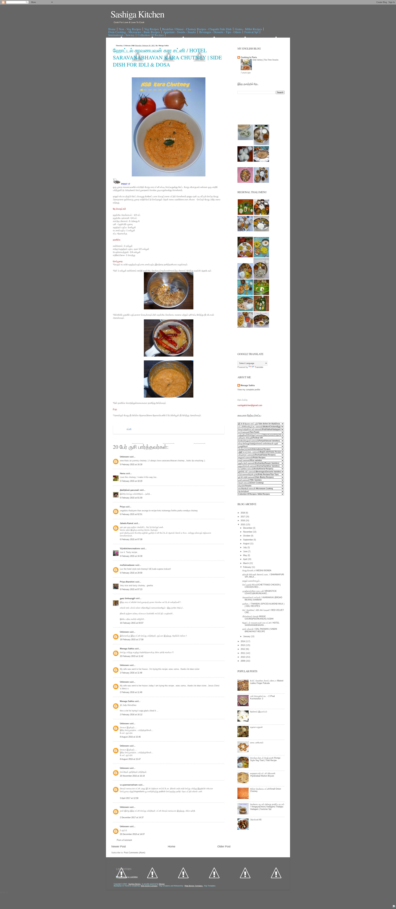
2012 (243, 649)
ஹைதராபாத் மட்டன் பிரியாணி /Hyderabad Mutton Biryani (262, 774)
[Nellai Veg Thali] (261, 278)
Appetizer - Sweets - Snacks (179, 31)
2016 (243, 520)
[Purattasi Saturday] (261, 310)
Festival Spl (251, 31)
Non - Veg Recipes (130, 29)
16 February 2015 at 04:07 (131, 623)
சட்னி (129, 429)
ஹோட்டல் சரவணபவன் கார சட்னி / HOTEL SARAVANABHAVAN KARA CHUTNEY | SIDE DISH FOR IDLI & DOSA (167, 57)
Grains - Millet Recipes (248, 29)
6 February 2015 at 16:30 (131, 556)
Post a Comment (124, 840)
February (247, 567)
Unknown (124, 457)
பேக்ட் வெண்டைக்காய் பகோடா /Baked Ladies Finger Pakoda (266, 682)
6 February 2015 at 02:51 (131, 514)
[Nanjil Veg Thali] (261, 327)
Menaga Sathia (127, 648)
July (245, 547)
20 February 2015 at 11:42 (131, 656)
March (246, 563)
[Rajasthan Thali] (245, 256)
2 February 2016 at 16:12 (131, 714)
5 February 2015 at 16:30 (131, 464)
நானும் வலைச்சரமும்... (251, 581)
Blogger (162, 884)
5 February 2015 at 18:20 (131, 481)
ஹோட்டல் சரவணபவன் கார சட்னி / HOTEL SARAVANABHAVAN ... (260, 624)
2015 (243, 524)
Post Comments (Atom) (134, 852)
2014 (243, 641)
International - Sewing (121, 34)
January (247, 636)
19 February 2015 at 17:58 (131, 639)
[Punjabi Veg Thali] (245, 294)
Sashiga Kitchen (137, 14)
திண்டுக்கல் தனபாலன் (130, 490)
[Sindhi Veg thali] (245, 310)
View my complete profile (248, 389)
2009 (243, 661)
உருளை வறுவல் (256, 727)
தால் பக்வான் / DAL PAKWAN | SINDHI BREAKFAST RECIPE (259, 630)
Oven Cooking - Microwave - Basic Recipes (134, 31)
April (245, 559)
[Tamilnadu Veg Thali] (261, 214)
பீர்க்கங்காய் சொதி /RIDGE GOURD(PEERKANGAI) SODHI (257, 617)
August (246, 543)
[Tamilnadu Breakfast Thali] (245, 230)
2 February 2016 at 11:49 (131, 692)
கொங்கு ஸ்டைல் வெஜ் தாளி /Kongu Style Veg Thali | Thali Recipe (265, 759)
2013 (243, 645)
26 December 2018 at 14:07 (132, 834)
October (247, 536)
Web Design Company (149, 886)
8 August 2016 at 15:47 (130, 759)
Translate (259, 367)
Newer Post (118, 846)
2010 (243, 657)
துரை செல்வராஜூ (128, 598)
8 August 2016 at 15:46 (130, 737)
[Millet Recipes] (261, 144)
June (245, 551)
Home (112, 29)
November (248, 532)
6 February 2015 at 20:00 (131, 573)
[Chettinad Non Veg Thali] (245, 327)
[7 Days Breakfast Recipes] (245, 161)
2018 (243, 513)
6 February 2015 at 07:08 (131, 539)
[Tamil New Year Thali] (245, 214)
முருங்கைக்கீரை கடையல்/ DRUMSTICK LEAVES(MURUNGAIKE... (259, 592)
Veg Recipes (151, 29)
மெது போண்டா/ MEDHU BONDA (256, 570)
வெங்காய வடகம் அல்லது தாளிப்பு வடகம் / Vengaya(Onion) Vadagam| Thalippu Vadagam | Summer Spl (267, 806)
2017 (243, 516)
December (248, 528)
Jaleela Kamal (127, 523)
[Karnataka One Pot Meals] (261, 256)
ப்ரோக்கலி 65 (255, 819)
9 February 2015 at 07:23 (131, 589)
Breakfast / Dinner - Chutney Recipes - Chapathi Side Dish (197, 29)
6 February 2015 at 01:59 (131, 498)
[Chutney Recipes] (245, 139)
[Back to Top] (394, 906)
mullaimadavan (127, 565)
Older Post (223, 846)
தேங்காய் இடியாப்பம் (258, 711)
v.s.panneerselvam (129, 785)
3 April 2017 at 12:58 (129, 798)
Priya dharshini (127, 582)
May (245, 555)
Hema (123, 473)
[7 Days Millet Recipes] (245, 182)
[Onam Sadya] (261, 294)
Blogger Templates (194, 886)
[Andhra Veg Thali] (261, 230)
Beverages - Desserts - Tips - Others (220, 31)
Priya (122, 507)
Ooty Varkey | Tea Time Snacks (265, 60)
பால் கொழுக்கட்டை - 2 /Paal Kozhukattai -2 (262, 697)
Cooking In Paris (249, 57)
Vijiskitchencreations (130, 548)
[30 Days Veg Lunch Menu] (261, 182)
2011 (243, 653)
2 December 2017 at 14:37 (132, 817)
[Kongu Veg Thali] (245, 278)
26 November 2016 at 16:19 (132, 776)
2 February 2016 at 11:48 (131, 673)
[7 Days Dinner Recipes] (261, 161)
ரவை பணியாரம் (256, 742)
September (248, 540)
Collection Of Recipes (151, 34)
